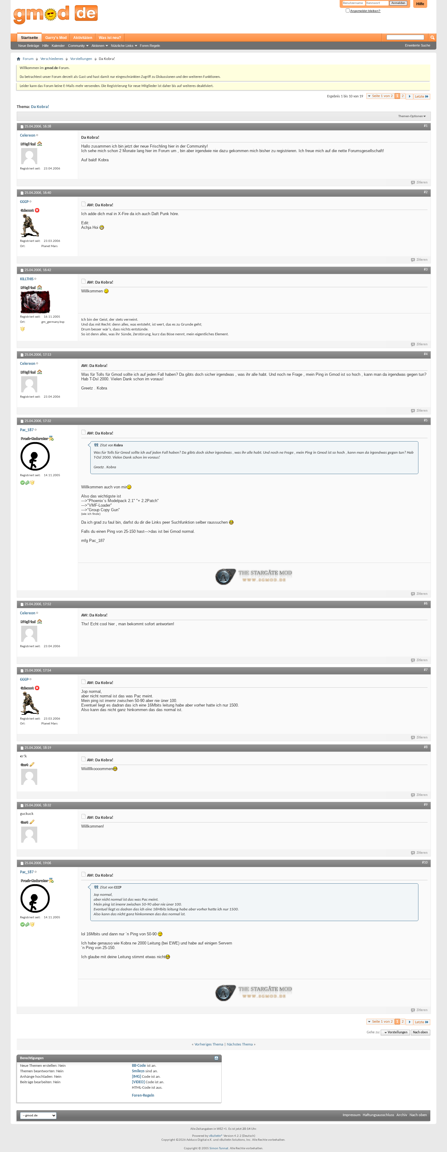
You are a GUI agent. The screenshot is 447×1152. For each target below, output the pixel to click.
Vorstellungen (81, 59)
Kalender (58, 45)
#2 (426, 192)
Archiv (402, 1115)
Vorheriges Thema (209, 1044)
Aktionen (98, 45)
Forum (28, 59)
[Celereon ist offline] (29, 156)
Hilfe (420, 4)
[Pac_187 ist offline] (35, 457)
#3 (426, 269)
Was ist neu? (110, 38)
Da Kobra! (40, 107)
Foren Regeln (150, 45)
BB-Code (139, 1066)
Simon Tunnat (219, 1148)
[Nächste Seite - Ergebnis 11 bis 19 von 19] (409, 96)
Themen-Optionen (410, 116)
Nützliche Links (122, 45)
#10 (425, 862)
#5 (426, 420)
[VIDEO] (138, 1082)
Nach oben (420, 1032)
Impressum (351, 1115)
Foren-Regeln (143, 1096)
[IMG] (136, 1077)
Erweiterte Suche (417, 45)
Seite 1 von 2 (382, 96)
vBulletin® (216, 1136)
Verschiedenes (51, 59)
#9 (426, 805)
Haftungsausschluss (378, 1115)
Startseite (29, 38)
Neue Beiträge (28, 45)
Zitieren (422, 182)
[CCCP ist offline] (29, 225)
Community (76, 45)
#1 (426, 126)
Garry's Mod (56, 38)
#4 (426, 354)
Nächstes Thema (240, 1044)
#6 (426, 604)
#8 (426, 747)
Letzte (419, 97)
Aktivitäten (82, 38)
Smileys (138, 1071)
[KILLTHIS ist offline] (35, 302)
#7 (426, 670)
